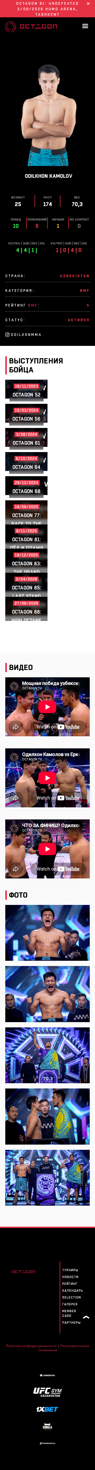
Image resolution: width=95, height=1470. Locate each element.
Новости (70, 1277)
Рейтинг (70, 1284)
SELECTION (71, 1297)
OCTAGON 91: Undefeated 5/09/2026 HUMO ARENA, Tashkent (47, 9)
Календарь (72, 1290)
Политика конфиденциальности (31, 1346)
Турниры (70, 1270)
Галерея (70, 1304)
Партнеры (71, 1322)
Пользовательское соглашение (63, 1348)
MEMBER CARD (69, 1313)
